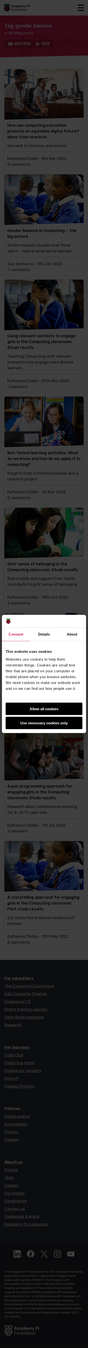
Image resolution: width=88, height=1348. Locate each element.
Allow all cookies (44, 709)
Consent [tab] (16, 634)
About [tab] (72, 634)
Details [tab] (44, 634)
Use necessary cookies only (44, 723)
